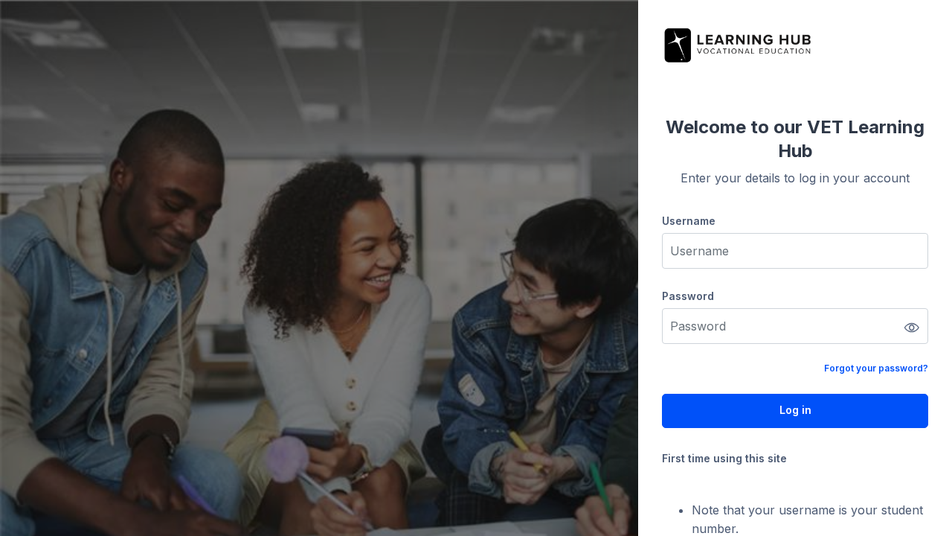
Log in (795, 409)
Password (688, 296)
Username (688, 220)
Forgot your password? (876, 368)
